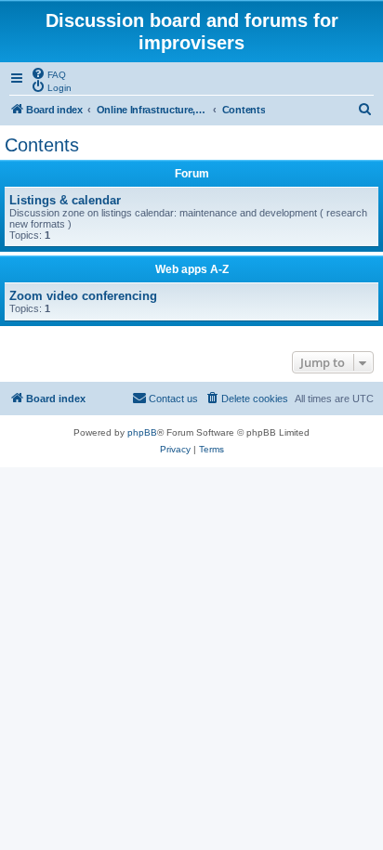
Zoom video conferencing (83, 296)
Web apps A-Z (192, 269)
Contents (42, 145)
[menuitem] (48, 73)
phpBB (142, 432)
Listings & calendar (65, 200)
